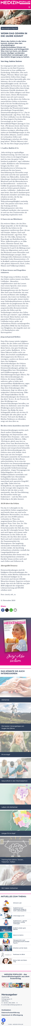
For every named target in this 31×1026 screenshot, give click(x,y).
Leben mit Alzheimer (10, 807)
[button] (3, 610)
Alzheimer (5, 700)
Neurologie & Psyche (9, 28)
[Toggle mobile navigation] (29, 7)
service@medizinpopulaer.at (12, 1005)
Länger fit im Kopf (8, 833)
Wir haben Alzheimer (10, 888)
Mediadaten (6, 1010)
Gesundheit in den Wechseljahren (15, 781)
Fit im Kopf (6, 755)
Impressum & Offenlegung (12, 1015)
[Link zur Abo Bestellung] (15, 641)
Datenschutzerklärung (11, 1012)
